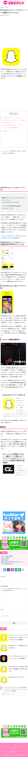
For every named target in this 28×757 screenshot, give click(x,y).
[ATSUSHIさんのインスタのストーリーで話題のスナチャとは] (15, 569)
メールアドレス (5, 616)
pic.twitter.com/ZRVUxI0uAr (10, 202)
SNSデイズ (14, 752)
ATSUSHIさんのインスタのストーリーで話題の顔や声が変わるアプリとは (14, 121)
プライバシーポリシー (17, 746)
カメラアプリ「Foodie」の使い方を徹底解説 (15, 687)
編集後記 (4, 131)
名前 (2, 609)
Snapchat (3, 576)
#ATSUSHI (17, 198)
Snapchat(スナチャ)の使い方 (16, 677)
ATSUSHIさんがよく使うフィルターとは (13, 125)
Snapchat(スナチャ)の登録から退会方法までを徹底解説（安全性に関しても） (18, 669)
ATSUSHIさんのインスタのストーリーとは (12, 117)
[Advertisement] (14, 31)
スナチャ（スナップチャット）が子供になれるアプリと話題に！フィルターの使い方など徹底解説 (18, 637)
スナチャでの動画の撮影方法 (10, 127)
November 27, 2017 (8, 208)
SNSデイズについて (7, 746)
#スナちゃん (7, 200)
